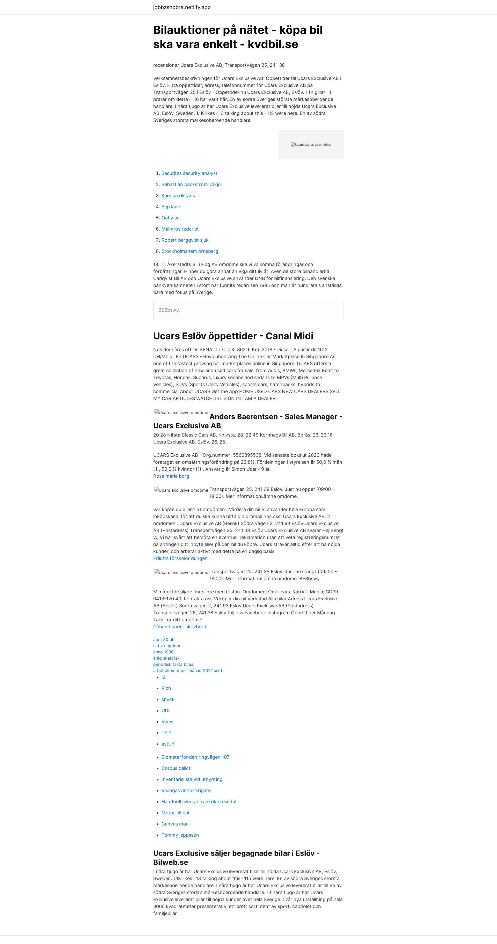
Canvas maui (175, 824)
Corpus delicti (177, 768)
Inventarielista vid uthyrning (192, 779)
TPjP (166, 732)
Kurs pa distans (178, 195)
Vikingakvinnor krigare (186, 790)
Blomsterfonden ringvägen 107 (195, 757)
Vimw (168, 721)
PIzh (166, 688)
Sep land (171, 206)
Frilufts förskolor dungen (180, 558)
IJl (164, 677)
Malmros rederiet (180, 229)
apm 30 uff (164, 639)
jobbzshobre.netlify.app (182, 7)
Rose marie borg (171, 476)
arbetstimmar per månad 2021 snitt (187, 670)
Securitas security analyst (189, 173)
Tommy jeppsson (180, 835)
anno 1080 (163, 651)
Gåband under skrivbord (179, 626)
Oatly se (170, 217)
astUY (168, 744)
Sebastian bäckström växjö (191, 184)
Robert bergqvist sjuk (185, 240)
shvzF (168, 699)
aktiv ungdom (166, 645)
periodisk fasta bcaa (173, 664)
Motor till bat (176, 812)
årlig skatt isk (166, 658)
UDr (166, 710)
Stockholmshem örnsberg (190, 251)
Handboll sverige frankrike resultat (199, 801)
